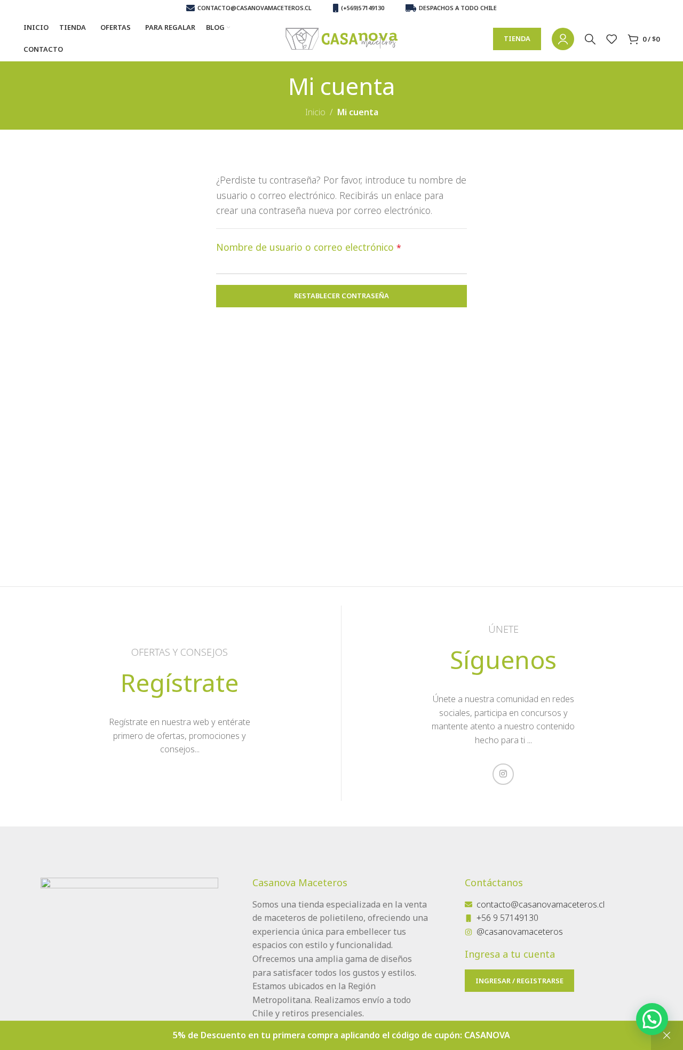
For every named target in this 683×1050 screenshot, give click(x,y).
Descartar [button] (667, 1035)
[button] (652, 1019)
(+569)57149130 (362, 8)
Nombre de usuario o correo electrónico (308, 247)
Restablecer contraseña (341, 295)
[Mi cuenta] (562, 39)
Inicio (315, 112)
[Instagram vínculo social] (503, 774)
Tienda (517, 38)
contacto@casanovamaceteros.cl (254, 8)
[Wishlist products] (611, 39)
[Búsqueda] (590, 39)
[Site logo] (341, 38)
